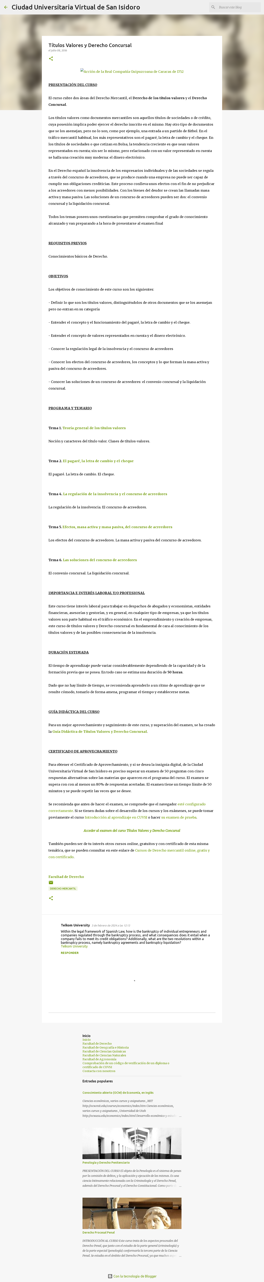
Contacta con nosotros (98, 1071)
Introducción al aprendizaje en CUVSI (116, 817)
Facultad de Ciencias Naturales (104, 1055)
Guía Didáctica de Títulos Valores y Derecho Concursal (99, 731)
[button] (50, 59)
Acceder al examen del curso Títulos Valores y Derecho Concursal (132, 830)
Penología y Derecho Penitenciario (106, 1162)
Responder (70, 952)
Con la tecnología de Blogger (135, 1276)
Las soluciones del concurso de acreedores (100, 560)
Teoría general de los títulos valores (94, 428)
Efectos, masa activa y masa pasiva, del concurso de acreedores (117, 527)
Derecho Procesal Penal (98, 1232)
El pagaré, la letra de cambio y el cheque (98, 461)
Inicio (86, 1040)
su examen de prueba (178, 817)
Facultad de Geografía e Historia (105, 1047)
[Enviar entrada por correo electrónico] (50, 884)
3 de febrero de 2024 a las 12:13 (111, 925)
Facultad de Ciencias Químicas (104, 1051)
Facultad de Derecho (66, 877)
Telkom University (75, 925)
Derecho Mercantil (63, 888)
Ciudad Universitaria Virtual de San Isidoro (76, 7)
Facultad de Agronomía (99, 1059)
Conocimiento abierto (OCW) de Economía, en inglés (117, 1092)
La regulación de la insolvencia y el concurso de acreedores (115, 494)
